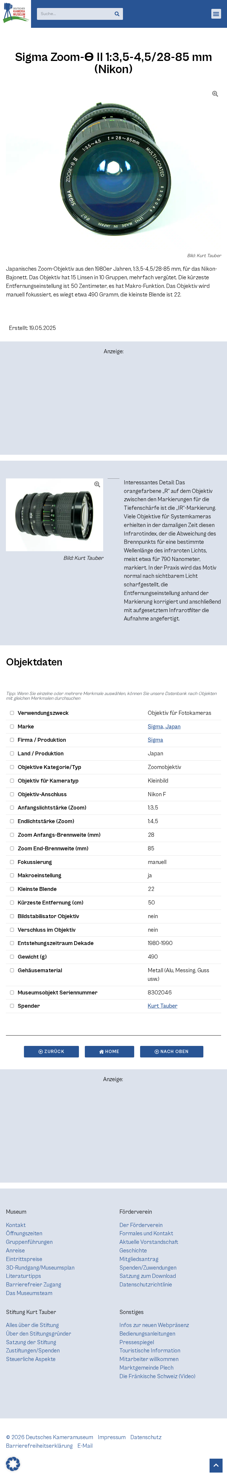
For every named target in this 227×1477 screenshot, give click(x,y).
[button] (216, 14)
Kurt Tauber (162, 1006)
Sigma (155, 740)
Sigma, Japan (164, 726)
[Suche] (117, 14)
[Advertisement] (113, 407)
